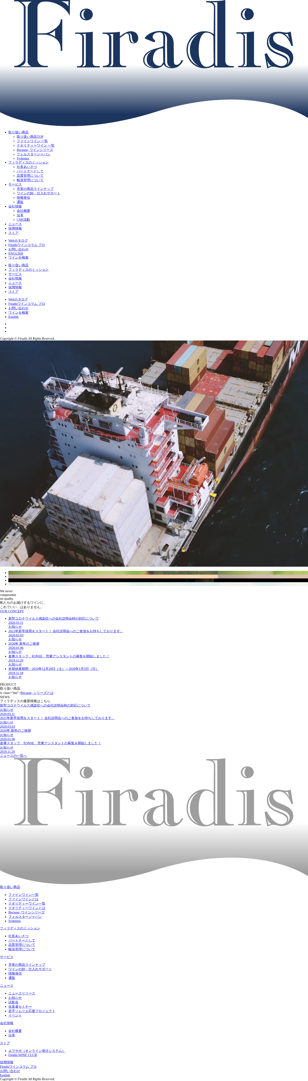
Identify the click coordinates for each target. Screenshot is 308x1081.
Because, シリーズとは (37, 693)
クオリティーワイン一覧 (26, 903)
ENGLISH (15, 253)
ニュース (15, 224)
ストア (13, 233)
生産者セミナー (20, 1006)
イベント (15, 1015)
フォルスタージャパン (25, 916)
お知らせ (15, 998)
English (13, 317)
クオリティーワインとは (26, 908)
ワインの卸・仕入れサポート (30, 969)
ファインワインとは (23, 899)
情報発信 (15, 973)
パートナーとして (21, 940)
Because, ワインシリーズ (26, 912)
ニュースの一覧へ (13, 755)
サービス (15, 184)
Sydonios (14, 921)
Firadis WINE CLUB (22, 1055)
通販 (11, 978)
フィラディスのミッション (28, 162)
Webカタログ (18, 240)
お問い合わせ (18, 249)
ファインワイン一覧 (23, 895)
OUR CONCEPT (12, 611)
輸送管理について (21, 949)
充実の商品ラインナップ (26, 964)
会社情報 (15, 206)
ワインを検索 (18, 257)
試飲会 (13, 1002)
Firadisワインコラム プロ (26, 245)
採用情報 (15, 228)
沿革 (11, 1035)
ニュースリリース (21, 993)
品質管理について (21, 945)
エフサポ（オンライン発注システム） (36, 1051)
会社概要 (15, 1031)
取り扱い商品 (18, 132)
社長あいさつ (18, 936)
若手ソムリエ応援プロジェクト (31, 1011)
